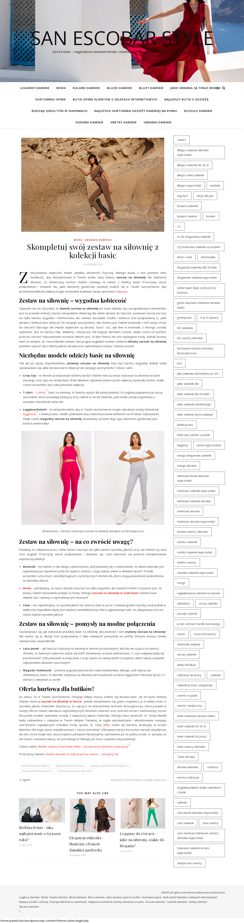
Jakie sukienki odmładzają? (194, 404)
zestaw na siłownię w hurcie (61, 701)
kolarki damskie (86, 88)
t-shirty (41, 392)
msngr (181, 583)
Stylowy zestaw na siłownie (69, 765)
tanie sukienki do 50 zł (191, 726)
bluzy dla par (205, 196)
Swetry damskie (123, 122)
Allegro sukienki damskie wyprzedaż (193, 152)
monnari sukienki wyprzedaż (195, 573)
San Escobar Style (122, 37)
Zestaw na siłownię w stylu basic (74, 771)
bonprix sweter (187, 216)
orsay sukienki (208, 603)
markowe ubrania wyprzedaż (196, 521)
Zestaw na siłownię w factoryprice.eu (110, 765)
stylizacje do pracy (189, 675)
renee (181, 634)
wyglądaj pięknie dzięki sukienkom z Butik (199, 790)
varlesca (212, 767)
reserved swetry (205, 634)
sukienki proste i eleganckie (195, 685)
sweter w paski (187, 695)
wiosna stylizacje (188, 777)
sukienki (215, 675)
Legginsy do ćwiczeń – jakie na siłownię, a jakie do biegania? (142, 839)
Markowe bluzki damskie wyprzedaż (193, 478)
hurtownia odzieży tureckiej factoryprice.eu (195, 350)
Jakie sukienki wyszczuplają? (195, 414)
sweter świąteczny (189, 705)
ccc (179, 226)
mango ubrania (186, 465)
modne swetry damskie (192, 531)
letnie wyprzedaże (209, 445)
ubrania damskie (187, 767)
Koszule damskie (198, 111)
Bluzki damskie (119, 88)
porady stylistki (187, 613)
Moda (61, 88)
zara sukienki (185, 823)
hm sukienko (185, 328)
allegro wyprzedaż (189, 185)
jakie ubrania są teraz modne (195, 88)
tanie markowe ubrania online (196, 716)
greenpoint (184, 317)
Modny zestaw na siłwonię (36, 765)
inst (179, 363)
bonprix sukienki (187, 206)
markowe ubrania (188, 511)
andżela (215, 185)
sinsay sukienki (186, 654)
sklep (106, 725)
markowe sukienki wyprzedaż (196, 491)
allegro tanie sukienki (190, 175)
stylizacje (121, 291)
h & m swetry (209, 317)
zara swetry (210, 823)
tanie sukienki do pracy (192, 736)
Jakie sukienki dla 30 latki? (193, 394)
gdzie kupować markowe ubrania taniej (198, 305)
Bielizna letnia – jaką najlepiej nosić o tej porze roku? (40, 833)
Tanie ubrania (186, 757)
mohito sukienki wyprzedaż (194, 552)
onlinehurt (183, 603)
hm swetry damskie (190, 338)
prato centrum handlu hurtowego (198, 624)
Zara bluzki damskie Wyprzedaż (197, 813)
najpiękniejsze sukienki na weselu (198, 593)
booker (211, 216)
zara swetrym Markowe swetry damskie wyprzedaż (197, 835)
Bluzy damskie (151, 88)
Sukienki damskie (89, 122)
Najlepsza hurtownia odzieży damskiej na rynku (135, 111)
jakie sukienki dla (187, 384)
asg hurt (182, 196)
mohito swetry (186, 562)
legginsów (29, 414)
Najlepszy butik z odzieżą (186, 99)
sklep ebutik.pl (186, 665)
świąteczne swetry (189, 863)
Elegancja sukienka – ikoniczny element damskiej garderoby (86, 844)
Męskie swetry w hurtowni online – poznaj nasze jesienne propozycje (83, 746)
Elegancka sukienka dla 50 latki (197, 267)
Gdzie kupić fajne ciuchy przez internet (196, 290)
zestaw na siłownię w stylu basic (115, 593)
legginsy (182, 445)
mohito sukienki (187, 542)
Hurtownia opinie (50, 99)
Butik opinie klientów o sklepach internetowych (115, 99)
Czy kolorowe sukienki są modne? (199, 247)
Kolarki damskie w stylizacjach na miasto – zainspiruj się (82, 754)
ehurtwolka (208, 257)
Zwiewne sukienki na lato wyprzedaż (193, 850)
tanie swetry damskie (191, 746)
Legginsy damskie (35, 88)
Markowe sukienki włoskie (194, 501)
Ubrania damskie (158, 122)
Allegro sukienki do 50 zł (193, 165)
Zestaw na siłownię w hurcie (36, 771)
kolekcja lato (185, 425)
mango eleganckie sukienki (194, 455)
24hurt (181, 140)
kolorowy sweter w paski (193, 435)
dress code (184, 257)
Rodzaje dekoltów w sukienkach (59, 111)
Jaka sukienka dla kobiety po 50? (198, 373)
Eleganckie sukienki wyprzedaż (197, 277)
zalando (182, 802)
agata (26, 780)
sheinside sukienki (188, 644)
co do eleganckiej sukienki (193, 236)
